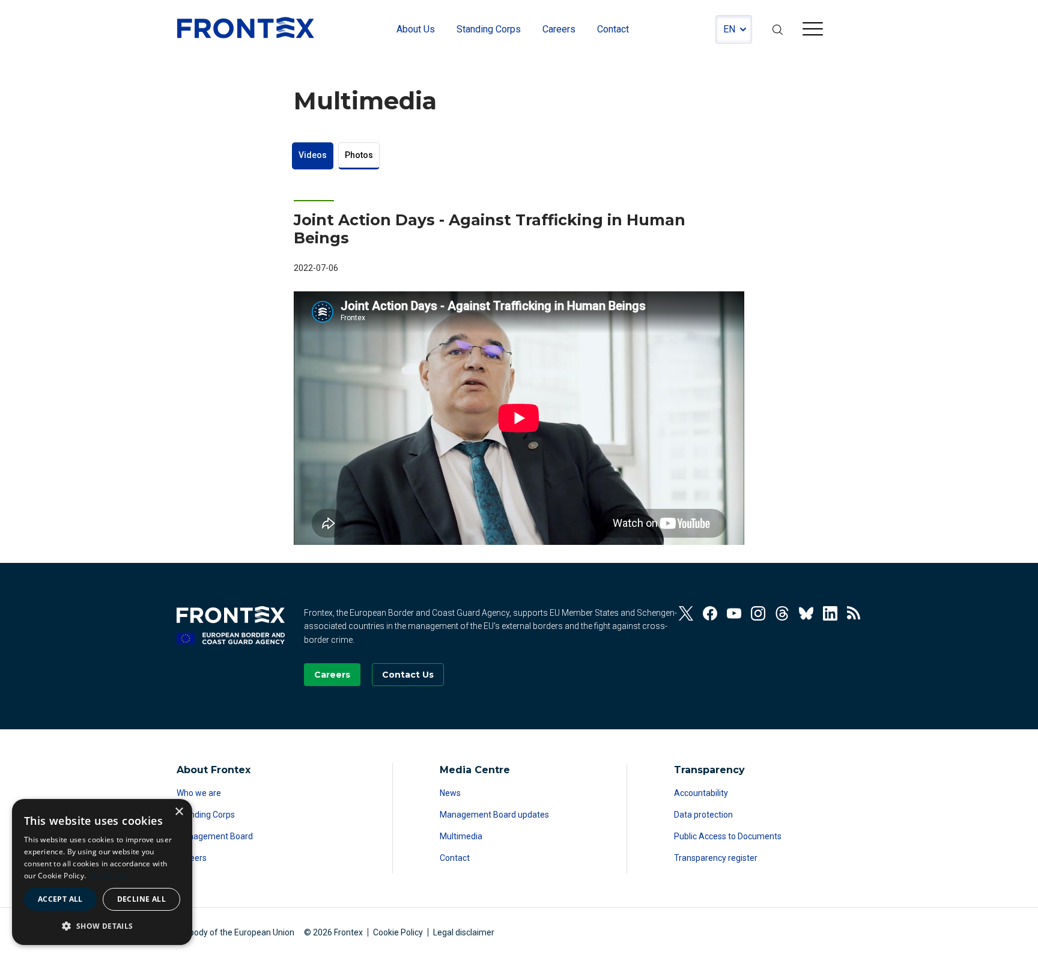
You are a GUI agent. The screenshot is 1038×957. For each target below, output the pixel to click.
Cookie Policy (398, 932)
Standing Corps (206, 814)
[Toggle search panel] (777, 29)
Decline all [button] (141, 899)
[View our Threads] (782, 613)
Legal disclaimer (463, 932)
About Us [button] (415, 29)
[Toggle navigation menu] (813, 30)
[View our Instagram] (758, 613)
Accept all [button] (60, 899)
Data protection (703, 814)
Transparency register (715, 858)
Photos (359, 155)
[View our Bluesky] (806, 613)
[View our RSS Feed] (854, 613)
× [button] (178, 811)
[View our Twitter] (686, 613)
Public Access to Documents (728, 836)
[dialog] (102, 872)
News (450, 793)
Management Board (215, 836)
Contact (455, 858)
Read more (107, 875)
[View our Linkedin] (830, 613)
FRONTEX (246, 27)
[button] (102, 926)
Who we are (199, 793)
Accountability (701, 793)
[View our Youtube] (734, 613)
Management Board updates (494, 814)
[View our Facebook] (710, 613)
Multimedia (461, 836)
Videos (313, 155)
